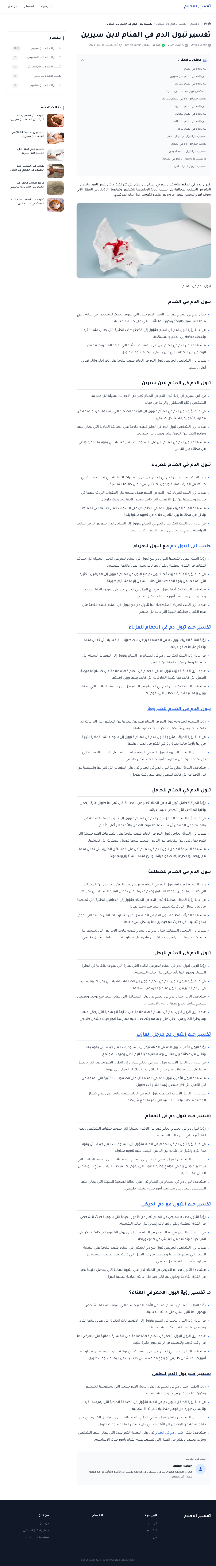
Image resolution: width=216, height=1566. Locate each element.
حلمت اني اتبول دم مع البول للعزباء (186, 91)
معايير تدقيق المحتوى (36, 1530)
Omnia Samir (199, 45)
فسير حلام (197, 7)
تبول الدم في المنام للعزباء (191, 84)
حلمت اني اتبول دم (190, 546)
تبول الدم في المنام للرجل (192, 129)
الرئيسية (46, 6)
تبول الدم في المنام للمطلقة (190, 121)
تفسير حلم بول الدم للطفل (190, 166)
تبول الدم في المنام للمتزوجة (190, 106)
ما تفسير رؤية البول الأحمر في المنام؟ (185, 159)
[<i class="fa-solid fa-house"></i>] (207, 24)
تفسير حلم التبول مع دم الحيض (188, 151)
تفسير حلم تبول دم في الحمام (189, 144)
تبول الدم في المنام (195, 69)
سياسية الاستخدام (37, 1538)
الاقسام (29, 6)
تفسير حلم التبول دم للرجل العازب (186, 136)
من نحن (13, 6)
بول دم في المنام (168, 1433)
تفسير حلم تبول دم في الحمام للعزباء (184, 99)
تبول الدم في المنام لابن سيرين (188, 76)
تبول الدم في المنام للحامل (191, 114)
